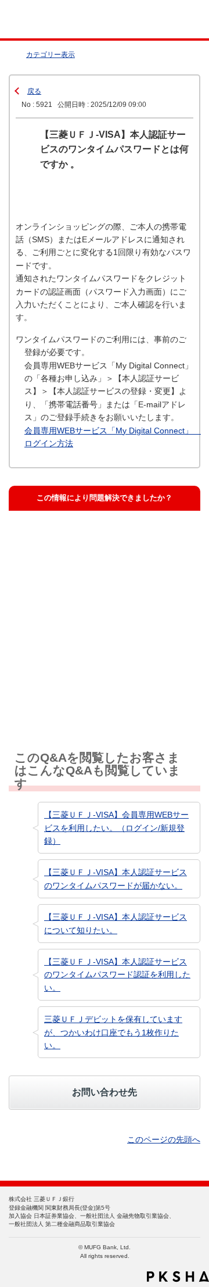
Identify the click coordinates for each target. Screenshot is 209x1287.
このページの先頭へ (163, 1139)
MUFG (35, 19)
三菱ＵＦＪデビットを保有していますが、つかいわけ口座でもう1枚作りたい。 (113, 1032)
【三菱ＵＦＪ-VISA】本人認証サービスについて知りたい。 (115, 923)
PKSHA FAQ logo (178, 1276)
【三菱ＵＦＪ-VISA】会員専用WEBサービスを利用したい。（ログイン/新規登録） (116, 827)
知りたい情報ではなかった (71, 686)
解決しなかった (52, 636)
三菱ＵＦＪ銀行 (176, 19)
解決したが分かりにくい (67, 587)
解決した (41, 537)
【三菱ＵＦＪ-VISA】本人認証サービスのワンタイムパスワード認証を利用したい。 (117, 974)
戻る (34, 91)
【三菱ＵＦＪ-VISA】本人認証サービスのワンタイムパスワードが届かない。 (115, 878)
